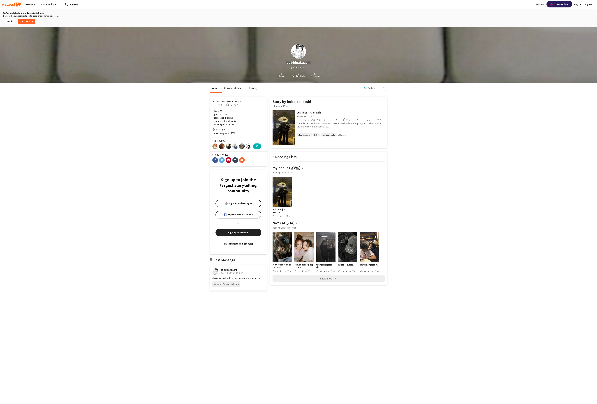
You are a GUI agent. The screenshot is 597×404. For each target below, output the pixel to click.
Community (48, 4)
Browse (29, 4)
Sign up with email (238, 232)
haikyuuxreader (329, 135)
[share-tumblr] (235, 160)
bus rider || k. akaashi (309, 112)
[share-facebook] (215, 160)
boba (316, 135)
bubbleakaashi (229, 269)
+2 (257, 146)
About (216, 88)
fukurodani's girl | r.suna (303, 266)
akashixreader (304, 135)
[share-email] (242, 160)
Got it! (10, 21)
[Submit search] (66, 4)
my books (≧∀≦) (287, 167)
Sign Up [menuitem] (589, 4)
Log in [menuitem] (577, 4)
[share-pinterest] (228, 160)
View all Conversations (226, 284)
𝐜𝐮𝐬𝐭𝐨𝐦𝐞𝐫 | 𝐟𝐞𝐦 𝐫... (369, 264)
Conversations (232, 88)
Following (251, 88)
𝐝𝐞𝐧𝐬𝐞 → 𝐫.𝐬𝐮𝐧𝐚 (346, 264)
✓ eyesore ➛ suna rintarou (282, 266)
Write (539, 4)
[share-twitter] (222, 160)
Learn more (27, 21)
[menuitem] (369, 88)
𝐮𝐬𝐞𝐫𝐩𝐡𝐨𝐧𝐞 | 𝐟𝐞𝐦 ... (324, 266)
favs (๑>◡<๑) (284, 222)
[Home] (12, 4)
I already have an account (238, 243)
